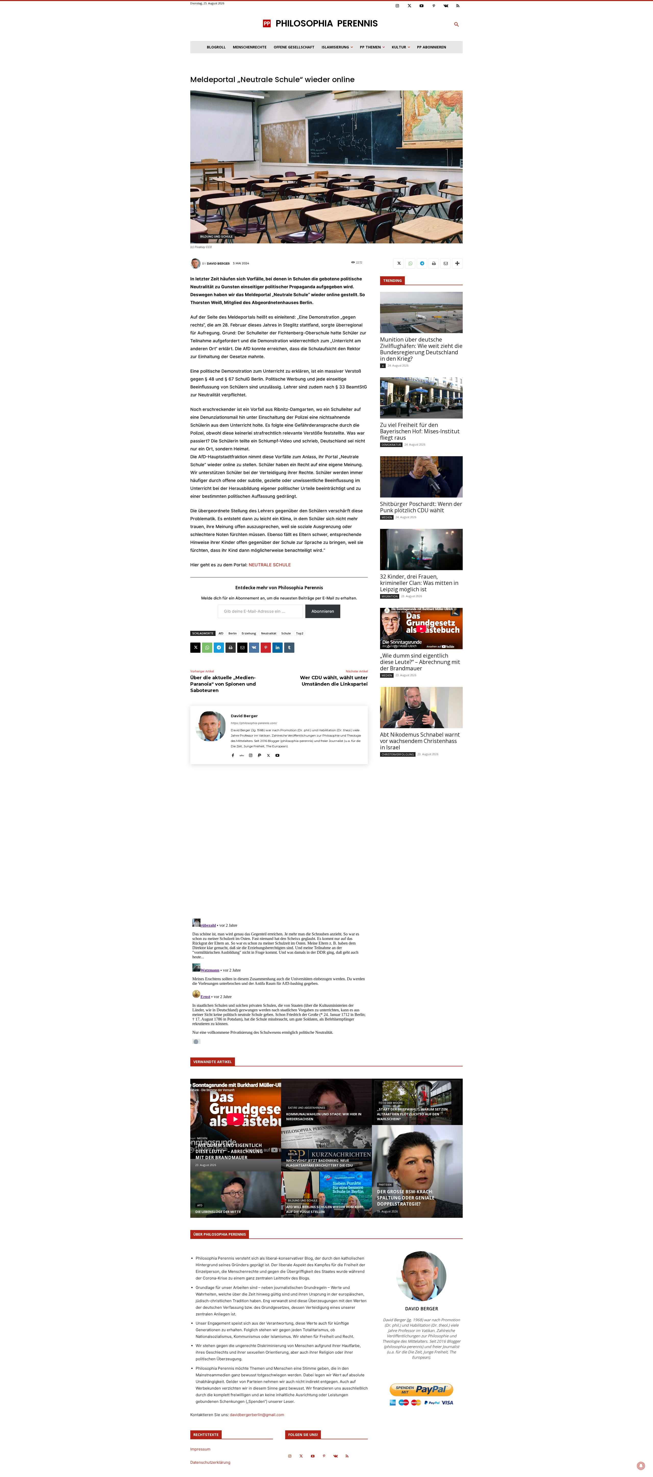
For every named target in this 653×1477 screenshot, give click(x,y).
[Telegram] (219, 648)
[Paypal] (259, 754)
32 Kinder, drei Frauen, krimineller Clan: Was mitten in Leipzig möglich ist (419, 583)
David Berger (218, 263)
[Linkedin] (277, 648)
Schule (286, 633)
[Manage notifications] (641, 1466)
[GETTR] (242, 754)
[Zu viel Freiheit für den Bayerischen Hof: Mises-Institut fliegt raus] (421, 398)
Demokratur (391, 445)
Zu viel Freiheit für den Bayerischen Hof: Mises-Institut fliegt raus (420, 431)
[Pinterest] (434, 6)
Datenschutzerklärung (210, 1462)
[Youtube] (421, 6)
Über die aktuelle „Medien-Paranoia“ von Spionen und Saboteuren (223, 684)
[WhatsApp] (207, 648)
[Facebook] (233, 754)
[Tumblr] (289, 648)
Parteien (385, 1184)
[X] (195, 648)
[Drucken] (230, 648)
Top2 (299, 633)
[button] (456, 25)
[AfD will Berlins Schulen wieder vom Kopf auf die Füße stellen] (326, 1199)
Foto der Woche (391, 1103)
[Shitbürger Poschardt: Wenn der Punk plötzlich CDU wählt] (421, 477)
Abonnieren (322, 611)
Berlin (233, 633)
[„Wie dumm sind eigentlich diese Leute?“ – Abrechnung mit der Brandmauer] (421, 628)
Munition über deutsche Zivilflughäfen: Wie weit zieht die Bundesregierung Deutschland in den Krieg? (421, 349)
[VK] (254, 648)
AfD (221, 633)
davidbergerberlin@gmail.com (257, 1414)
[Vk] (446, 6)
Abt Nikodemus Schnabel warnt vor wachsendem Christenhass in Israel (420, 741)
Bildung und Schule (216, 236)
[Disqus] (279, 843)
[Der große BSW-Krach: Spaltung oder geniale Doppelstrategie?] (417, 1171)
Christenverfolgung (398, 754)
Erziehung (249, 633)
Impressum (200, 1449)
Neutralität (268, 633)
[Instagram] (397, 6)
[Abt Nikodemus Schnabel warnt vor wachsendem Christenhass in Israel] (421, 707)
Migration (390, 596)
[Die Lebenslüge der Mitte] (235, 1199)
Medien (387, 517)
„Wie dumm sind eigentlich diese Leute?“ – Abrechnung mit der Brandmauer (420, 662)
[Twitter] (410, 6)
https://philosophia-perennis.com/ (254, 723)
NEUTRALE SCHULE (270, 564)
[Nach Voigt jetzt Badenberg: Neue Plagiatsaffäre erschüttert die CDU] (326, 1153)
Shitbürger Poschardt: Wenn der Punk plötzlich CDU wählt (421, 507)
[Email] (242, 648)
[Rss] (458, 6)
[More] (457, 263)
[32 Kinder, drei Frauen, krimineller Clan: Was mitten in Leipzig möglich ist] (421, 549)
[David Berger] (196, 263)
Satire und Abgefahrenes (306, 1107)
